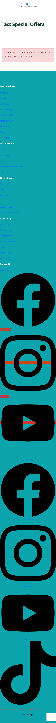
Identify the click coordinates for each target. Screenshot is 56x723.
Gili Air (3, 98)
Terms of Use (6, 235)
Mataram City (7, 120)
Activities (4, 155)
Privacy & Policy (8, 241)
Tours (3, 149)
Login (2, 201)
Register (4, 195)
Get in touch (6, 206)
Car (2, 172)
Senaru (3, 132)
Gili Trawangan (7, 109)
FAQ (2, 189)
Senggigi (4, 92)
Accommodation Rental (12, 166)
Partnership (6, 252)
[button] (44, 5)
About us (4, 224)
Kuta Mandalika (7, 115)
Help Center (6, 258)
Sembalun (5, 126)
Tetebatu (4, 137)
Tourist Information (9, 212)
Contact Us (5, 230)
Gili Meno (4, 103)
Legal (2, 247)
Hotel (2, 161)
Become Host (6, 184)
